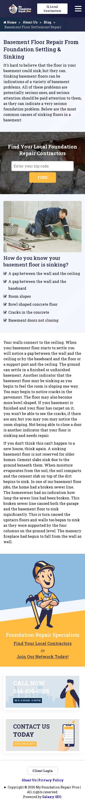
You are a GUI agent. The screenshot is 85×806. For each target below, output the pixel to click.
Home (11, 22)
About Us (30, 22)
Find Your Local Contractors (43, 643)
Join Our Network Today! (42, 656)
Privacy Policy (51, 780)
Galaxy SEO (51, 797)
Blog (47, 22)
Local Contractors (52, 9)
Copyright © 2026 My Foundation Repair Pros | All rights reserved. (44, 789)
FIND (43, 177)
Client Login (42, 771)
